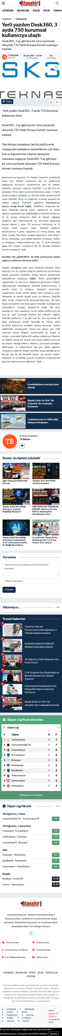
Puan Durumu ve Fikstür (16, 950)
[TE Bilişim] (10, 441)
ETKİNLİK (26, 1018)
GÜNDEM (7, 10)
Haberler (6, 19)
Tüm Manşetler (43, 950)
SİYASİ (36, 10)
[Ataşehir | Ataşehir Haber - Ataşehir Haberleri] (29, 3)
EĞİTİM (31, 976)
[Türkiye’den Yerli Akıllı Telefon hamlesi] (46, 471)
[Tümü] (58, 607)
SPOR (46, 10)
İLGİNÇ (9, 1018)
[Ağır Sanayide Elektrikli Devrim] (16, 471)
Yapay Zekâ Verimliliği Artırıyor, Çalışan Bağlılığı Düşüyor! (14, 509)
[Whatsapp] (31, 933)
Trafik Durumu (42, 942)
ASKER (25, 1021)
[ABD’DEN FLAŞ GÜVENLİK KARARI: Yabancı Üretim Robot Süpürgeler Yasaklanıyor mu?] (46, 496)
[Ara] (57, 3)
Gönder (9, 589)
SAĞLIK (10, 1021)
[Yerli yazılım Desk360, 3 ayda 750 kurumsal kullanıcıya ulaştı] (31, 80)
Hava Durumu (12, 942)
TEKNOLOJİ (20, 19)
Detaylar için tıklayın (31, 795)
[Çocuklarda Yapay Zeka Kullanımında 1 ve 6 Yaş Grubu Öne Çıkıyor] (46, 527)
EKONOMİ (23, 10)
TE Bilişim (25, 439)
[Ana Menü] (3, 3)
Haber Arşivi (42, 957)
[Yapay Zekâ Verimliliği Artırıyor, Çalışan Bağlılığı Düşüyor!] (16, 496)
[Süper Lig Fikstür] (58, 806)
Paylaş (9, 101)
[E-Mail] (22, 445)
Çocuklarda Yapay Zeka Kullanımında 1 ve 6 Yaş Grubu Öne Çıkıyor (44, 540)
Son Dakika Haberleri (15, 957)
